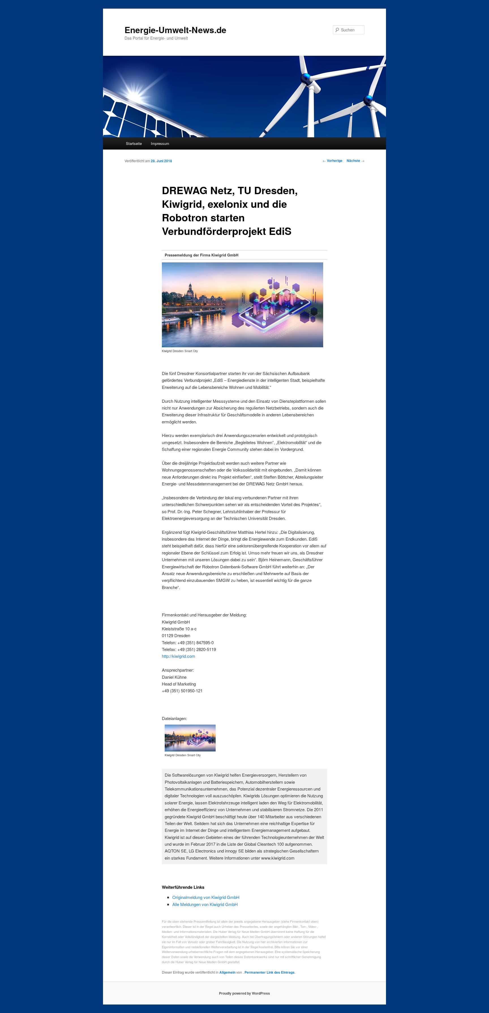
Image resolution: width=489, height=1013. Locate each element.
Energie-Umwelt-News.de (175, 29)
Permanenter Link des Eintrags (269, 972)
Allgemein (227, 972)
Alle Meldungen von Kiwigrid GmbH (205, 904)
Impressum (160, 143)
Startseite (134, 143)
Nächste (355, 160)
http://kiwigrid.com (178, 656)
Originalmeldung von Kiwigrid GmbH (205, 897)
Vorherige (332, 160)
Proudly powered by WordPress (244, 993)
